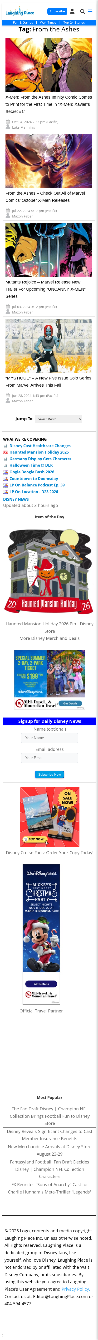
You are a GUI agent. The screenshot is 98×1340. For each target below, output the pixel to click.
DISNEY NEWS (16, 499)
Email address (49, 749)
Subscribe (57, 11)
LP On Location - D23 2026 (34, 491)
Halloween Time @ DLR (31, 465)
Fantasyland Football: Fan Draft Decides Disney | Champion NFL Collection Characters (49, 1169)
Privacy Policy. (76, 1289)
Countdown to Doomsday (34, 478)
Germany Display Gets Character (40, 458)
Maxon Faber (22, 216)
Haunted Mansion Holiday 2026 (39, 452)
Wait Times (48, 22)
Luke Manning (23, 127)
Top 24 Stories (74, 22)
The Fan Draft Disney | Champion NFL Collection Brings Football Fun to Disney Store (50, 1116)
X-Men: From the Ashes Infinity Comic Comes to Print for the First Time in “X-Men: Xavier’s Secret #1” (48, 104)
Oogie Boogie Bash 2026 (32, 472)
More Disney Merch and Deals (50, 638)
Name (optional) (50, 729)
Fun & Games (23, 22)
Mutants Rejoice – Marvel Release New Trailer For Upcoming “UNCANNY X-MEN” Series (45, 289)
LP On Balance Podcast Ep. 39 (37, 485)
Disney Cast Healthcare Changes (40, 445)
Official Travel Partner (41, 1011)
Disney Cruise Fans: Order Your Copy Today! (49, 852)
